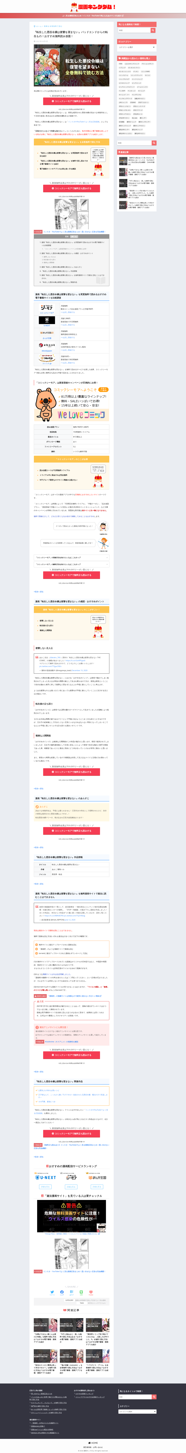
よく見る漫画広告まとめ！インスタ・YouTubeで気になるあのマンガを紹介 (92, 15)
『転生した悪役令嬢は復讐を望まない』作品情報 (59, 271)
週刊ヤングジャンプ (125, 126)
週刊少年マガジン (140, 133)
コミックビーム (123, 75)
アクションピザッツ (147, 64)
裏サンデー (143, 118)
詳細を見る (45, 1187)
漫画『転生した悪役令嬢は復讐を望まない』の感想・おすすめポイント (67, 253)
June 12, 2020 (70, 920)
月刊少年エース (137, 114)
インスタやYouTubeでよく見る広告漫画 (83, 121)
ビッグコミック (136, 83)
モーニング (141, 91)
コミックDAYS (145, 71)
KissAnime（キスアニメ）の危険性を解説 (61, 1041)
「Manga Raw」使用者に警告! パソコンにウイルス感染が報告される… (70, 1234)
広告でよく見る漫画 (99, 1300)
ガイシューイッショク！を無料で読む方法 (46, 1413)
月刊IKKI (133, 102)
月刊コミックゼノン (125, 106)
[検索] (153, 30)
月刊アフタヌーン (143, 102)
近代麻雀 (121, 122)
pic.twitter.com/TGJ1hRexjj (74, 915)
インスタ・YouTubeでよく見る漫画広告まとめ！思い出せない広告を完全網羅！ (74, 232)
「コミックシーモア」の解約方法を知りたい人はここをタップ (58, 564)
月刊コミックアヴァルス (97, 1303)
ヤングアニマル (136, 95)
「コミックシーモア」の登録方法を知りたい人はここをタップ (58, 557)
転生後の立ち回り (50, 260)
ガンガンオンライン (134, 68)
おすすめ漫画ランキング (84, 1394)
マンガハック (132, 91)
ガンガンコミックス (125, 71)
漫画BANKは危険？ (38, 1426)
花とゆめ (134, 118)
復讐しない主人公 (50, 257)
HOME (94, 1443)
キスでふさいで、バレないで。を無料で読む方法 (49, 1403)
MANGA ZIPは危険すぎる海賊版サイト (45, 1433)
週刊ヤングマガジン (139, 126)
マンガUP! (122, 91)
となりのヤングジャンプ (132, 64)
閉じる (74, 237)
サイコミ (147, 75)
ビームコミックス (142, 87)
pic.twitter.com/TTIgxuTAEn (50, 666)
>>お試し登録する (68, 312)
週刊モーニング (131, 122)
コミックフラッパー (136, 75)
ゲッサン (136, 71)
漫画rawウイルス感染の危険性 (42, 1429)
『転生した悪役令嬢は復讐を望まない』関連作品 (59, 282)
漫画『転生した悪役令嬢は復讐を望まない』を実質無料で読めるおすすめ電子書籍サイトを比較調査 (73, 243)
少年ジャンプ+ (123, 102)
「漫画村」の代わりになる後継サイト (45, 1423)
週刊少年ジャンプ (137, 130)
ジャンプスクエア (124, 79)
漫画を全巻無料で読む (82, 1300)
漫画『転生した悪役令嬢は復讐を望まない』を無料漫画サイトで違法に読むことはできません (73, 276)
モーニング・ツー (124, 95)
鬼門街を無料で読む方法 (40, 1406)
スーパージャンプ (137, 79)
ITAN (120, 64)
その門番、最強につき (47, 1101)
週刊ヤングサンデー (144, 122)
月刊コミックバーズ (139, 106)
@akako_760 (55, 657)
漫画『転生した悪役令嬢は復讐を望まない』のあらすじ (62, 267)
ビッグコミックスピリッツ (127, 87)
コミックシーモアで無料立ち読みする (73, 101)
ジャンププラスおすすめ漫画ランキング (90, 1397)
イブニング (122, 68)
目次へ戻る (39, 591)
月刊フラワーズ (137, 110)
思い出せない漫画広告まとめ (41, 1394)
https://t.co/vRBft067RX (54, 915)
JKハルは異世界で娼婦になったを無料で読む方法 (48, 1409)
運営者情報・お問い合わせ (93, 1447)
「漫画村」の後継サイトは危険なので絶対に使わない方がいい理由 (74, 996)
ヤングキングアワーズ (125, 98)
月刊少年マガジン (124, 118)
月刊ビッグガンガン (125, 110)
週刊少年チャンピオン (125, 133)
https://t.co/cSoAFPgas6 (75, 660)
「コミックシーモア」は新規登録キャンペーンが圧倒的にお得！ (65, 249)
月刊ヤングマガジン (125, 114)
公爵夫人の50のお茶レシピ (48, 1090)
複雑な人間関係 (49, 262)
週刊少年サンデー (124, 130)
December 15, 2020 (79, 670)
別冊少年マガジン (140, 98)
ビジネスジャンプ (124, 83)
